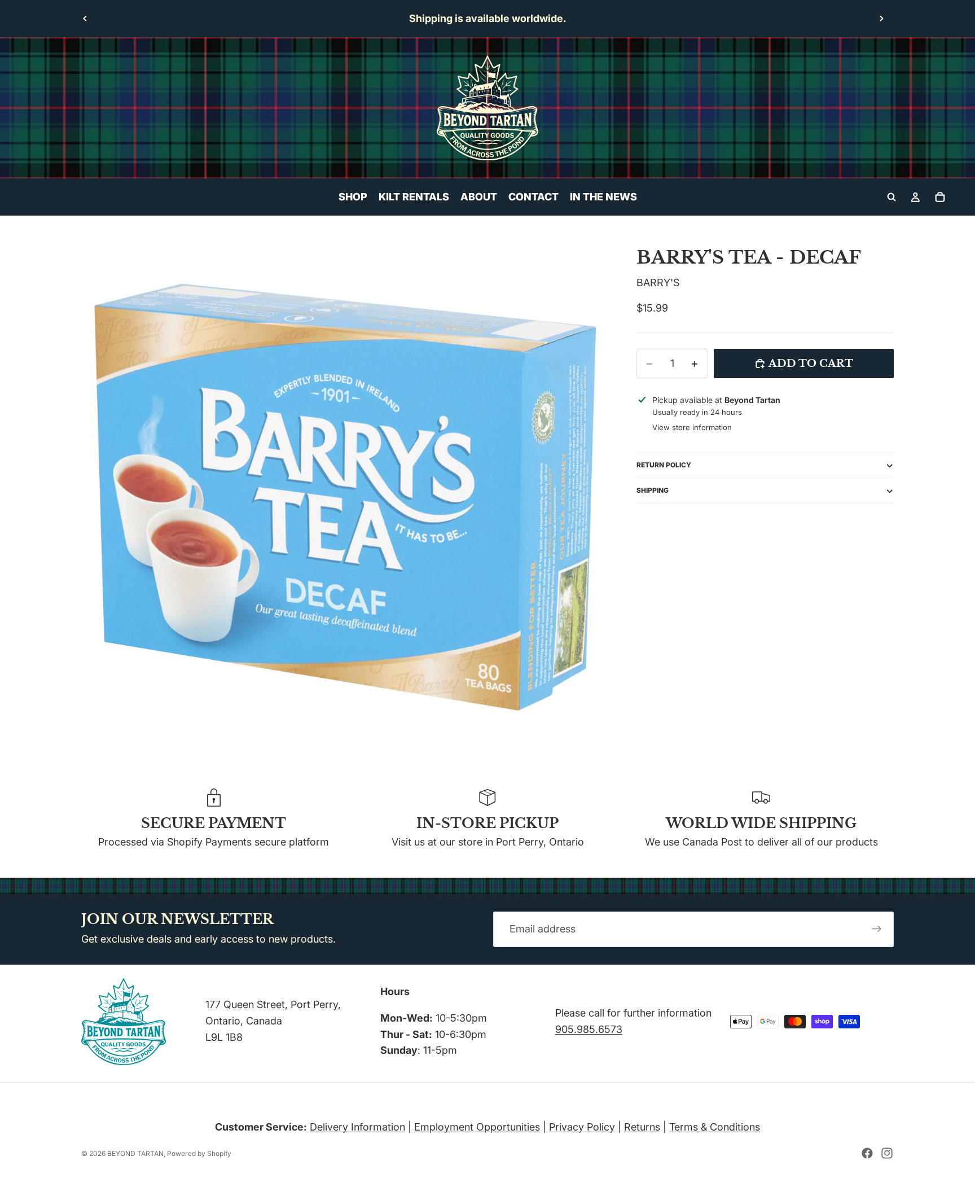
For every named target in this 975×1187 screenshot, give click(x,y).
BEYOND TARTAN (135, 1153)
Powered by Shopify (199, 1153)
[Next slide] (881, 18)
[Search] (891, 197)
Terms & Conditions (714, 1127)
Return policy (663, 465)
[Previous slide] (85, 18)
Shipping (652, 490)
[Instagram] (887, 1153)
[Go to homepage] (487, 107)
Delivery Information (357, 1127)
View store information (692, 427)
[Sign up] (877, 929)
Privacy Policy (582, 1127)
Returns (642, 1127)
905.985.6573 (588, 1029)
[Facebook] (867, 1153)
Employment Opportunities (477, 1127)
